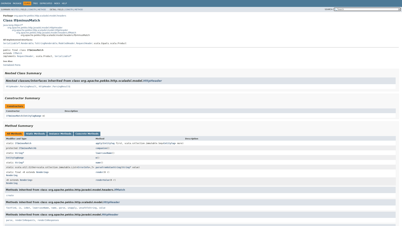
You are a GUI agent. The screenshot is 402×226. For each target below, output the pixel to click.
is (20, 208)
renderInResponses (48, 220)
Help (64, 3)
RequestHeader (84, 43)
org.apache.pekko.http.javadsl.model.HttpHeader (35, 27)
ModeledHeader (67, 43)
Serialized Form (11, 65)
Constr (32, 9)
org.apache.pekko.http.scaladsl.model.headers (40, 15)
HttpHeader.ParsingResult (21, 86)
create (10, 195)
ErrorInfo (83, 167)
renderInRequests (25, 220)
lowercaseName (104, 153)
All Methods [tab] (14, 133)
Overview (6, 3)
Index (57, 3)
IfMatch (17, 53)
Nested (15, 9)
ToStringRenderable (46, 43)
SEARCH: (329, 9)
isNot (27, 208)
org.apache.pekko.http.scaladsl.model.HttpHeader (40, 30)
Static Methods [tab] (35, 133)
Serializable (10, 43)
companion (101, 148)
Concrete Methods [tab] (87, 133)
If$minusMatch (14, 116)
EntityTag (108, 143)
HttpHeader (152, 80)
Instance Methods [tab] (60, 133)
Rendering (42, 172)
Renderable (27, 43)
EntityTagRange (32, 116)
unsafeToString (88, 208)
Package (17, 3)
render (99, 172)
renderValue (102, 180)
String (18, 153)
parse (62, 208)
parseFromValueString (108, 167)
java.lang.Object (12, 25)
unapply (72, 208)
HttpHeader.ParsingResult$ (54, 86)
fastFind (11, 208)
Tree (35, 3)
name (98, 162)
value (102, 208)
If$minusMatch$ (27, 148)
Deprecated (46, 3)
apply (99, 143)
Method (42, 9)
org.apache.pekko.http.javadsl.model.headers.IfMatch (46, 32)
